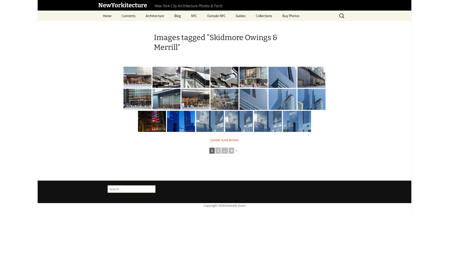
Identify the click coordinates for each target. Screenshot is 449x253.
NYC (194, 16)
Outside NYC (216, 16)
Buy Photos (291, 16)
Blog (177, 16)
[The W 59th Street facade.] (311, 77)
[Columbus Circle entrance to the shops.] (224, 99)
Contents (129, 16)
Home (107, 16)
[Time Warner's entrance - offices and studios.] (137, 99)
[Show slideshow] (224, 140)
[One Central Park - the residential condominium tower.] (137, 77)
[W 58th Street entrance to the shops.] (253, 77)
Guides (241, 16)
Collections (264, 16)
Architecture (155, 16)
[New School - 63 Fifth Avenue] (166, 77)
